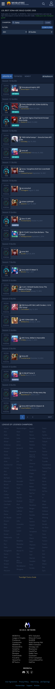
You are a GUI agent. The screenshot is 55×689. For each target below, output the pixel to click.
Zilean (44, 564)
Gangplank (8, 551)
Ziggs (44, 561)
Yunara (44, 541)
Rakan (31, 486)
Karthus (19, 478)
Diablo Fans (33, 653)
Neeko (31, 441)
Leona (19, 517)
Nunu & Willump (32, 456)
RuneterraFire (17, 647)
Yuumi (44, 544)
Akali (5, 435)
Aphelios (7, 458)
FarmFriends (17, 656)
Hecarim (7, 570)
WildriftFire (16, 645)
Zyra (43, 570)
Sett (30, 535)
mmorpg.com (33, 647)
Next (50, 417)
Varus (44, 481)
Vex (43, 494)
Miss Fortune (19, 562)
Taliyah (44, 441)
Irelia (18, 438)
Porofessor (16, 640)
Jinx (18, 461)
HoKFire (32, 662)
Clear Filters (47, 27)
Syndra (44, 435)
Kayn (18, 491)
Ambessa (7, 445)
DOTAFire (16, 651)
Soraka (31, 568)
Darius (6, 511)
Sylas (44, 432)
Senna (31, 528)
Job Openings (45, 682)
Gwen (6, 567)
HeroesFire (16, 660)
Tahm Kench (46, 438)
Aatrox (6, 428)
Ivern (18, 441)
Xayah (44, 521)
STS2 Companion (35, 658)
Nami (31, 432)
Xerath (44, 524)
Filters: (5, 27)
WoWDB (32, 640)
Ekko (5, 524)
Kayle (18, 488)
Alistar (6, 441)
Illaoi (18, 435)
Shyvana (32, 545)
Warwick (45, 514)
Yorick (44, 537)
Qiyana (31, 480)
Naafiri (31, 428)
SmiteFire (15, 649)
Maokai (19, 547)
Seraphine (33, 531)
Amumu (6, 448)
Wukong (45, 517)
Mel (18, 554)
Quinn (31, 483)
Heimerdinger (22, 428)
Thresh (44, 455)
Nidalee (32, 445)
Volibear (45, 511)
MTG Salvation (34, 636)
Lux (18, 537)
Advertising (35, 682)
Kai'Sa (19, 468)
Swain (44, 428)
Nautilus (32, 438)
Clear (48, 23)
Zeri (43, 557)
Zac (43, 551)
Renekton (32, 505)
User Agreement (11, 682)
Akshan (6, 438)
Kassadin (20, 481)
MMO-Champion (35, 645)
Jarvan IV (20, 448)
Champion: (6, 22)
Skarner (32, 558)
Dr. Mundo (7, 517)
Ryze (31, 518)
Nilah (31, 448)
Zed (43, 554)
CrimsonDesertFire (36, 660)
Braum (6, 488)
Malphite (20, 541)
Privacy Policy (24, 682)
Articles (37, 685)
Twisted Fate (46, 468)
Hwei (18, 432)
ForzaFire (15, 658)
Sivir (30, 555)
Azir (5, 471)
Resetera (15, 653)
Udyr (44, 474)
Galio (6, 547)
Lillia (18, 521)
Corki (6, 508)
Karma (19, 474)
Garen (6, 554)
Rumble (32, 515)
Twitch (44, 471)
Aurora (6, 468)
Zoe (43, 567)
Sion (30, 551)
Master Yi (20, 551)
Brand (6, 484)
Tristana (45, 458)
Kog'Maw (20, 508)
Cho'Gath (7, 504)
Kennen (19, 494)
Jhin (18, 458)
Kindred (19, 501)
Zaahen (45, 547)
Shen (31, 541)
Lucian (19, 531)
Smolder (32, 561)
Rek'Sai (32, 493)
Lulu (18, 534)
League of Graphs (18, 638)
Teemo (44, 451)
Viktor (44, 504)
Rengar (32, 508)
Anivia (6, 451)
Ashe (5, 461)
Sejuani (32, 525)
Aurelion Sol (8, 465)
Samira (32, 521)
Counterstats (17, 642)
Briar (5, 491)
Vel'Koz (44, 491)
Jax (18, 451)
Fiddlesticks (8, 537)
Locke (19, 527)
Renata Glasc (31, 501)
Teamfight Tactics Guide (27, 577)
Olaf (30, 460)
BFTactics (16, 662)
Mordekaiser (21, 566)
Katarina (20, 484)
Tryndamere (46, 465)
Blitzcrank (7, 481)
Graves (6, 564)
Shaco (31, 538)
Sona (31, 565)
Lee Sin (19, 514)
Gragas (6, 561)
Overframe (33, 656)
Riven (31, 512)
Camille (6, 498)
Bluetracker (33, 649)
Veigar (44, 488)
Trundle (45, 461)
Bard (5, 474)
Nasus (31, 435)
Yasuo (44, 531)
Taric (44, 448)
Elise (5, 527)
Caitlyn (6, 494)
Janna (19, 445)
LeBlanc (19, 511)
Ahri (5, 432)
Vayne (44, 484)
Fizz (5, 544)
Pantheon (32, 470)
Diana (6, 514)
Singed (31, 548)
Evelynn (6, 531)
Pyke (31, 477)
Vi (42, 498)
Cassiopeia (8, 501)
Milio (18, 557)
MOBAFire (16, 636)
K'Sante (19, 465)
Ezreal (6, 534)
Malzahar (20, 544)
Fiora (5, 541)
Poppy (31, 473)
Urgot (44, 478)
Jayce (18, 455)
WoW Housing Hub (36, 642)
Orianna (32, 463)
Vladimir (45, 508)
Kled (18, 504)
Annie (6, 455)
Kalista (19, 471)
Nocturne (32, 451)
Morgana (20, 569)
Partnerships (20, 685)
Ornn (31, 467)
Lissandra (20, 524)
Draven (6, 521)
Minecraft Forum (35, 638)
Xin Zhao (45, 527)
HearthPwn (33, 651)
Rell (30, 496)
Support (29, 685)
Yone (44, 534)
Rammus (32, 490)
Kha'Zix (19, 498)
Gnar (5, 557)
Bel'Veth (7, 478)
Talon (44, 445)
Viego (44, 501)
